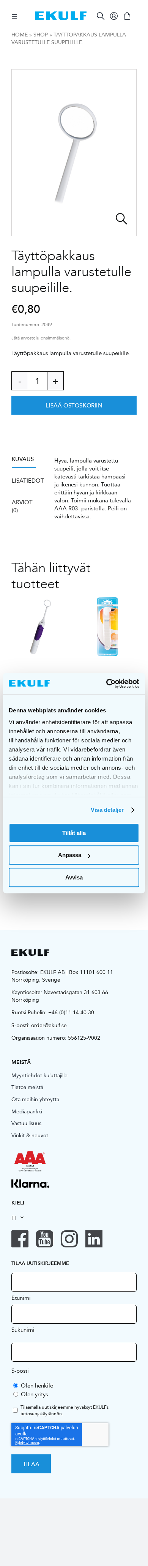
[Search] (100, 16)
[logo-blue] (61, 14)
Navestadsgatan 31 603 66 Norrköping (59, 996)
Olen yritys (34, 1394)
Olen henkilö (37, 1385)
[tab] (27, 461)
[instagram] (69, 1238)
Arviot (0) (22, 506)
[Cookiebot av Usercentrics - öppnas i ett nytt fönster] (106, 683)
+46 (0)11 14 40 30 (71, 1012)
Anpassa (69, 855)
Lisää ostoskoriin (74, 405)
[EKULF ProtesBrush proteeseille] (107, 626)
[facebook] (19, 1238)
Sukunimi (23, 1329)
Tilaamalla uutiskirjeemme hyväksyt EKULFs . (64, 1410)
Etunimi (21, 1297)
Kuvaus (23, 459)
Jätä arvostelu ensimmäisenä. (41, 338)
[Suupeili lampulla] (40, 626)
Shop (40, 34)
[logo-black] (30, 952)
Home (19, 34)
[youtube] (44, 1238)
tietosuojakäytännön (41, 1413)
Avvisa (74, 877)
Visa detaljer (107, 810)
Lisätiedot (28, 480)
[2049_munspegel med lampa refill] (74, 152)
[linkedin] (93, 1238)
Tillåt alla (74, 833)
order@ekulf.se (49, 1025)
